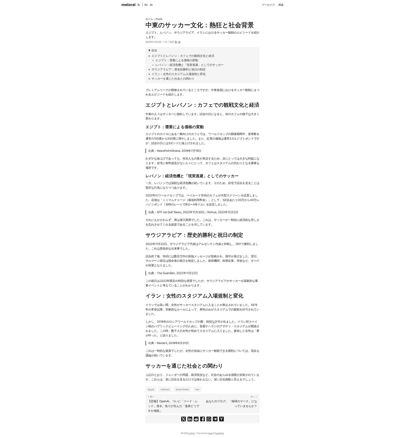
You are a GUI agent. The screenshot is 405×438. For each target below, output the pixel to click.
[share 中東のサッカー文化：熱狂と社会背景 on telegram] (215, 419)
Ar (151, 4)
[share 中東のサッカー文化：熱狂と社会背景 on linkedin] (189, 419)
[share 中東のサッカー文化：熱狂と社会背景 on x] (183, 419)
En (146, 4)
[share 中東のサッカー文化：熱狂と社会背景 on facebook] (202, 419)
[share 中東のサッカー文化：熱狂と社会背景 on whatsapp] (208, 419)
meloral (129, 4)
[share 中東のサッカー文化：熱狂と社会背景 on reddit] (196, 419)
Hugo (210, 433)
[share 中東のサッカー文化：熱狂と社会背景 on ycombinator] (221, 419)
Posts (159, 19)
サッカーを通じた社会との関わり (173, 78)
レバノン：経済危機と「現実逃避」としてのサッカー (189, 64)
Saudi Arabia (182, 389)
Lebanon (164, 389)
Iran (197, 389)
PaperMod (219, 433)
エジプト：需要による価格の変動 (176, 60)
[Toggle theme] (139, 4)
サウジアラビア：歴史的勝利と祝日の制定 (179, 69)
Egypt (151, 389)
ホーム (149, 19)
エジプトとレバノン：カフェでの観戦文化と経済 (183, 55)
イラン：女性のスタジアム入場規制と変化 (179, 74)
